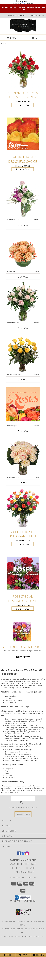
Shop (13, 37)
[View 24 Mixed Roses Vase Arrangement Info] (23, 508)
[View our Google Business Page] (23, 854)
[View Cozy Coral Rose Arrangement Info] (23, 250)
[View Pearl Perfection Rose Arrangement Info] (23, 455)
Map (24, 954)
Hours (39, 954)
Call (8, 954)
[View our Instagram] (27, 854)
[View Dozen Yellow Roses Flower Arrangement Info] (23, 352)
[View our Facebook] (19, 854)
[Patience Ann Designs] (23, 32)
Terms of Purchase (23, 937)
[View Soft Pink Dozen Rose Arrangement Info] (23, 301)
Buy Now (22, 105)
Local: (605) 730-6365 (23, 871)
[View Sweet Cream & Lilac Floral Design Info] (23, 198)
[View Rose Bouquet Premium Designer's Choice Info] (23, 404)
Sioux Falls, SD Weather (12, 929)
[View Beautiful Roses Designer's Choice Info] (23, 134)
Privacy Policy (6, 937)
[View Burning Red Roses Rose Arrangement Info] (23, 69)
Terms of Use (40, 937)
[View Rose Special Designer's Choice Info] (23, 573)
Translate (29, 3)
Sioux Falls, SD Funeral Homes (15, 921)
